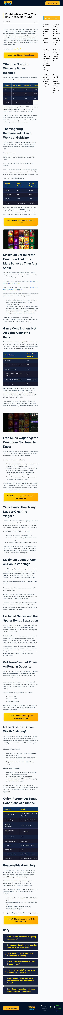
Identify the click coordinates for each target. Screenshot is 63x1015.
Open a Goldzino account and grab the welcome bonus (20, 920)
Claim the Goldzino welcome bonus (21, 55)
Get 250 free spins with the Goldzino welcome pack (20, 497)
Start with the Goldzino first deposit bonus (20, 221)
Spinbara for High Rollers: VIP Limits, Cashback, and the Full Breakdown (56, 84)
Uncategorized (34, 22)
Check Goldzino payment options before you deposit (20, 717)
